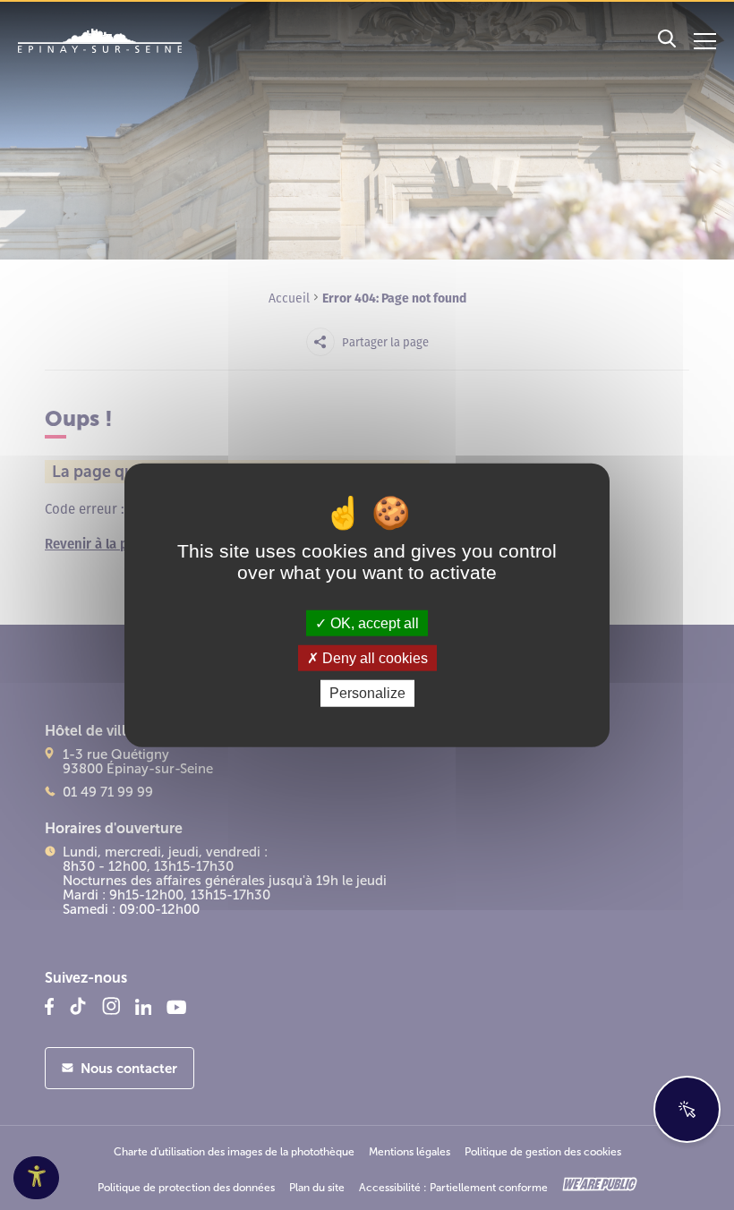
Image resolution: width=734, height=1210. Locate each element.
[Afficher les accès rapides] (687, 1109)
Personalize (367, 693)
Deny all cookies (373, 658)
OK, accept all (373, 623)
